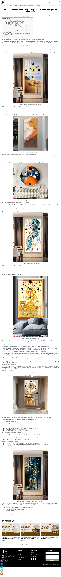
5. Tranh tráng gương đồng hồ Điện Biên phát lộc (13, 25)
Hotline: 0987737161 (5, 562)
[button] (31, 19)
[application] (33, 2)
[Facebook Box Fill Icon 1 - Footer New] (31, 556)
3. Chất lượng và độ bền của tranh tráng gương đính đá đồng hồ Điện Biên (17, 30)
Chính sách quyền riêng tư (35, 552)
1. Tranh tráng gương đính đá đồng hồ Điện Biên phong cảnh (14, 21)
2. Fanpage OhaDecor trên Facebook (11, 35)
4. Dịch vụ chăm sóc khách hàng (10, 31)
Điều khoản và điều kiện (34, 554)
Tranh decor (8, 5)
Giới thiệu (19, 554)
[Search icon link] (56, 2)
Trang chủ (3, 5)
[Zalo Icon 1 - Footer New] (33, 556)
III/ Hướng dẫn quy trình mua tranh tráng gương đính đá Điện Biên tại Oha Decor (16, 33)
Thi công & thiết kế (21, 557)
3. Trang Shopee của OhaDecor (10, 36)
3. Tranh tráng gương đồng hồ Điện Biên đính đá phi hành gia (14, 23)
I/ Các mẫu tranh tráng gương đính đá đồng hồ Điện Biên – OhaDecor (15, 20)
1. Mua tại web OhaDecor (9, 34)
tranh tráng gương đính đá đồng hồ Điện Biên (38, 503)
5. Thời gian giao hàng (8, 32)
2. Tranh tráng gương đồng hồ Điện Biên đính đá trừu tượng (14, 22)
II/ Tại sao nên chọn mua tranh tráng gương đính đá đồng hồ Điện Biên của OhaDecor (17, 26)
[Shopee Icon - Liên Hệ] (31, 559)
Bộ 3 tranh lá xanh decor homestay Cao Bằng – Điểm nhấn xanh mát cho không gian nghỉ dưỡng (11, 538)
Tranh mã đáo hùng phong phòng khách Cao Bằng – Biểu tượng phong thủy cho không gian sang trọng (30, 538)
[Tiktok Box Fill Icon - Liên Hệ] (35, 556)
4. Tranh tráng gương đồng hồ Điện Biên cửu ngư (12, 24)
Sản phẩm (19, 559)
